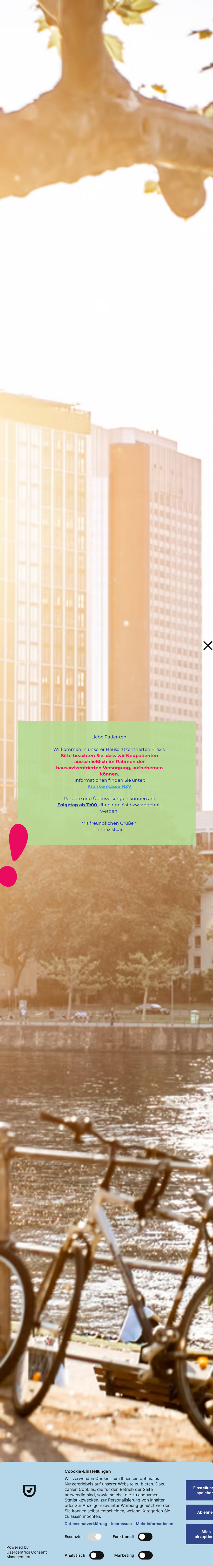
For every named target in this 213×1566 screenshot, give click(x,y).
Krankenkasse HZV (109, 786)
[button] (207, 645)
